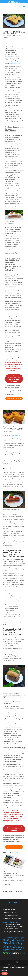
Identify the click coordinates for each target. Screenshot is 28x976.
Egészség (5, 37)
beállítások (4, 970)
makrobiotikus (16, 435)
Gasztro (10, 431)
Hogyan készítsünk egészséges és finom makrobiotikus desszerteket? (13, 427)
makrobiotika (16, 63)
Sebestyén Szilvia (11, 35)
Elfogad (4, 973)
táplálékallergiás (18, 768)
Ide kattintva (6, 880)
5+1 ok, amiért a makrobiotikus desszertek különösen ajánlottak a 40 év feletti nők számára (14, 32)
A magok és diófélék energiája (11, 928)
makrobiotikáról (15, 806)
